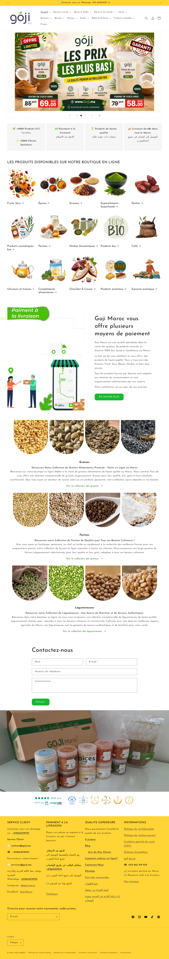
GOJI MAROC (20, 953)
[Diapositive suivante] (92, 115)
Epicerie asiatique (143, 289)
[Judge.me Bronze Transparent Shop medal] (106, 800)
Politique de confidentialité (139, 829)
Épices (42, 203)
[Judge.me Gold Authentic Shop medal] (95, 800)
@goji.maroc (28, 885)
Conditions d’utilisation (88, 952)
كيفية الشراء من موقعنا (97, 890)
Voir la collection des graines (82, 486)
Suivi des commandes (97, 877)
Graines (74, 203)
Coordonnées (125, 952)
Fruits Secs (14, 203)
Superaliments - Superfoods (110, 205)
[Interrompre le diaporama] (99, 115)
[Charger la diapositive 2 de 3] (81, 115)
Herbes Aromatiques (82, 246)
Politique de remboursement (140, 835)
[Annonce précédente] (8, 3)
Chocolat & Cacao (81, 289)
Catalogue (52, 894)
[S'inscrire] (56, 916)
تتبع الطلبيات (91, 884)
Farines (43, 246)
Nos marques (131, 881)
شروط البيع (130, 858)
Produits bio (108, 246)
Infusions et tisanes (19, 289)
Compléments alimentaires (46, 291)
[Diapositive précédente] (70, 115)
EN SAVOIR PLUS (109, 397)
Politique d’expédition (109, 952)
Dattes (136, 203)
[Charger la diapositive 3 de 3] (85, 115)
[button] (45, 12)
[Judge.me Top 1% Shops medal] (118, 800)
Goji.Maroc (26, 892)
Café (135, 246)
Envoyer (40, 702)
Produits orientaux (112, 289)
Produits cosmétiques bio (20, 248)
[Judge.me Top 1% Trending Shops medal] (129, 800)
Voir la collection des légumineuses (82, 631)
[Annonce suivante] (161, 3)
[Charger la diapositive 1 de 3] (77, 115)
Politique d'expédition (136, 852)
